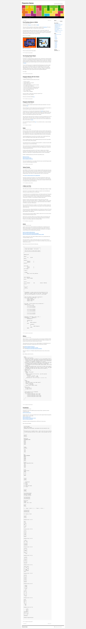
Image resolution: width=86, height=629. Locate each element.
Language (26, 404)
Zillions (24, 336)
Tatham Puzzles (26, 167)
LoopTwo (56, 45)
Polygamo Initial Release (28, 102)
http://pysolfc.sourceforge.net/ (27, 157)
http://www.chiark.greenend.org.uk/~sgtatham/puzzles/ (32, 175)
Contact (30, 17)
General (56, 43)
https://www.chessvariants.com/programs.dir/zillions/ (34, 348)
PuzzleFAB (56, 38)
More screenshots (57, 29)
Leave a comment (30, 52)
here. (27, 105)
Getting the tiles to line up (57, 26)
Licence (56, 36)
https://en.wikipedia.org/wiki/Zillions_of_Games (31, 347)
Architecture (56, 41)
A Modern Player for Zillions (58, 34)
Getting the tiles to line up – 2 (58, 25)
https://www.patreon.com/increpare (28, 419)
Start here (24, 17)
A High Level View (27, 186)
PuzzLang (26, 52)
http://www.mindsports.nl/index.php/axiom (29, 232)
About (27, 17)
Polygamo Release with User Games (31, 76)
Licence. (32, 119)
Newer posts (50, 20)
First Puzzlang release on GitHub (30, 22)
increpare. (25, 62)
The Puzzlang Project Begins (29, 55)
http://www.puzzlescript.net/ (27, 412)
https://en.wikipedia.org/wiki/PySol (28, 158)
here (33, 96)
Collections (26, 182)
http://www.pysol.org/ (26, 156)
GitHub (38, 24)
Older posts (24, 20)
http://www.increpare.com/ (26, 416)
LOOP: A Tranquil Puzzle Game (58, 28)
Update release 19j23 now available (58, 24)
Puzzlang (29, 24)
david (30, 23)
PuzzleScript (26, 407)
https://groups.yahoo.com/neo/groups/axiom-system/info (31, 233)
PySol (24, 128)
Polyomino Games (28, 3)
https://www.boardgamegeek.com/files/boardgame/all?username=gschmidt (33, 234)
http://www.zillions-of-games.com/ (30, 346)
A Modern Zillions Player (57, 23)
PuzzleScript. (45, 27)
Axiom (24, 224)
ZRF (42, 111)
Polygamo (26, 98)
